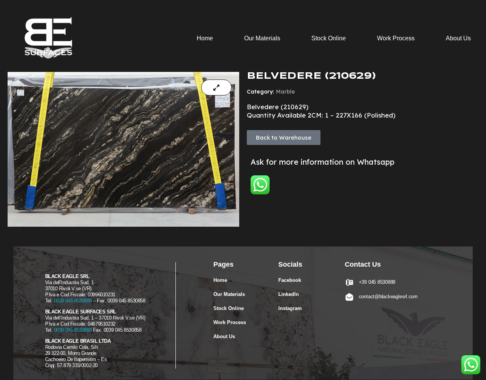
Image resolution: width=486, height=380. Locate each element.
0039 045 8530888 (73, 301)
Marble (285, 91)
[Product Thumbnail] (216, 87)
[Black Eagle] (51, 39)
